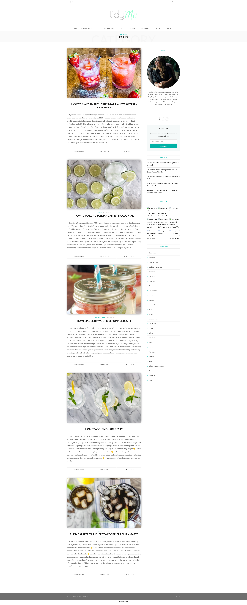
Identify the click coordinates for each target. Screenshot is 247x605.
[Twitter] (129, 151)
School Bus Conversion (156, 366)
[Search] (172, 2)
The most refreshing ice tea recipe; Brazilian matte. (104, 534)
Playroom (152, 352)
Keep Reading (104, 151)
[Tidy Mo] (123, 14)
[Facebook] (126, 151)
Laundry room (153, 319)
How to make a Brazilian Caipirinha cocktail (104, 215)
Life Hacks (145, 28)
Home (74, 28)
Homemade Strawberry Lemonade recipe (104, 320)
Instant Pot (152, 305)
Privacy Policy (123, 601)
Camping (152, 276)
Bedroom (152, 258)
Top (178, 596)
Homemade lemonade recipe (104, 429)
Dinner (151, 286)
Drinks (100, 101)
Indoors (151, 300)
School (151, 361)
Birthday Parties (100, 317)
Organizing (109, 28)
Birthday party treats (155, 267)
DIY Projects (86, 28)
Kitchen (151, 314)
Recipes (132, 28)
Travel (121, 28)
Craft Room (152, 281)
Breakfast (152, 272)
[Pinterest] (131, 151)
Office (151, 328)
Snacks (151, 371)
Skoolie (157, 28)
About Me (169, 28)
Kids (98, 28)
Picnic (151, 347)
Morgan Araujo (80, 151)
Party (150, 342)
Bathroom (152, 253)
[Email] (133, 151)
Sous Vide (152, 375)
